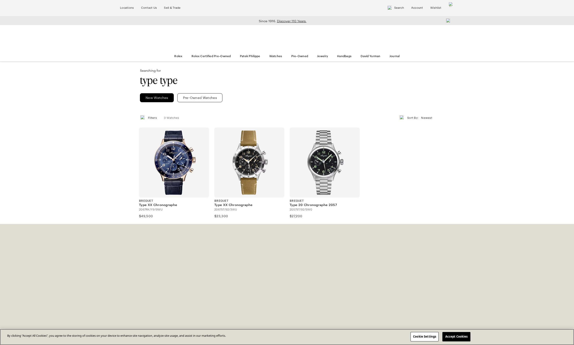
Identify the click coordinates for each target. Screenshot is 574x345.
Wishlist (435, 7)
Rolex (178, 56)
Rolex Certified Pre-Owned (211, 56)
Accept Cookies (456, 336)
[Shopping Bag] (451, 8)
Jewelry (322, 56)
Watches (275, 56)
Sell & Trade (172, 7)
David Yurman (370, 56)
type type (159, 80)
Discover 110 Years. (292, 21)
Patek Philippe (250, 56)
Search (399, 7)
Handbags (344, 56)
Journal (394, 56)
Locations (127, 7)
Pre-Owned (299, 56)
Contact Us (149, 7)
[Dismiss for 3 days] (447, 20)
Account (417, 7)
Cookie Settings (424, 336)
